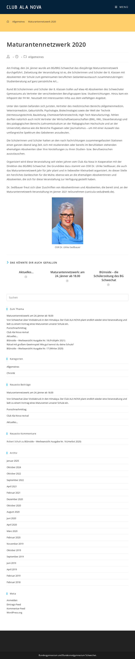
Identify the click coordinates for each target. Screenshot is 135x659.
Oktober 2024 (14, 467)
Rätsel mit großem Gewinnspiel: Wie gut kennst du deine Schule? (40, 344)
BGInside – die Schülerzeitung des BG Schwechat (109, 276)
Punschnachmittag (16, 328)
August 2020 (13, 511)
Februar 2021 (13, 492)
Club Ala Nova (24, 7)
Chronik (11, 373)
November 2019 (15, 543)
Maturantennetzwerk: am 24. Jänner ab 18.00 (67, 274)
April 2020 (12, 524)
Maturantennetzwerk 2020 (42, 21)
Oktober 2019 (14, 550)
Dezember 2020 (15, 499)
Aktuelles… (26, 272)
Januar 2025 (13, 460)
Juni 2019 (11, 563)
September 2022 (15, 480)
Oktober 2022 (14, 473)
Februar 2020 (13, 537)
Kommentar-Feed (16, 608)
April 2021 (12, 486)
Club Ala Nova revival (18, 332)
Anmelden (12, 600)
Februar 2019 (13, 575)
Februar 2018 (13, 582)
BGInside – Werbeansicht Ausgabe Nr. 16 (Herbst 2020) (52, 441)
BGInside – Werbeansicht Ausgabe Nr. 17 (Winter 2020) (35, 348)
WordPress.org (14, 612)
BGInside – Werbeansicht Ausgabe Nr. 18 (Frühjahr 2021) (36, 340)
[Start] (8, 21)
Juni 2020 (11, 518)
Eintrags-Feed (14, 604)
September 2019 (15, 556)
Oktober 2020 (14, 505)
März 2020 (12, 531)
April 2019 (12, 569)
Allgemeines (36, 57)
